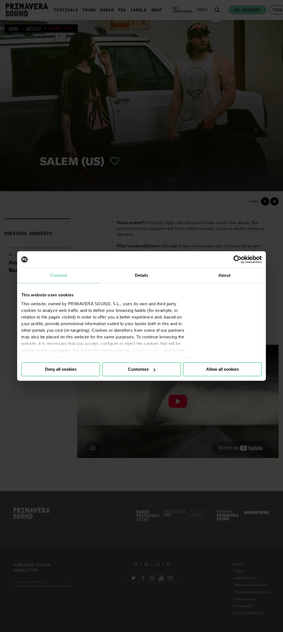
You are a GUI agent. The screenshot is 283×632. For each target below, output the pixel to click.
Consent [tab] (58, 275)
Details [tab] (141, 275)
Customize (138, 369)
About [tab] (224, 275)
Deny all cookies (61, 369)
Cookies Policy (147, 350)
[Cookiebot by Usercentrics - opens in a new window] (237, 259)
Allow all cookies (222, 369)
